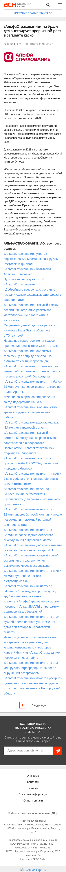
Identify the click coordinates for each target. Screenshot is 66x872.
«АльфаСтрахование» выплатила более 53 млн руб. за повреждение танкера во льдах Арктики (33, 387)
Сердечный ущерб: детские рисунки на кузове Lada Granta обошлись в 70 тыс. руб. (30, 330)
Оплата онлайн (33, 800)
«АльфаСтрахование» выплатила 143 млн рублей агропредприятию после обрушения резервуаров (31, 668)
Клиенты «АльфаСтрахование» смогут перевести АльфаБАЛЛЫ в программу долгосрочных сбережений (31, 606)
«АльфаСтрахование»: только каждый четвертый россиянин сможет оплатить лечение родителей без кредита (32, 371)
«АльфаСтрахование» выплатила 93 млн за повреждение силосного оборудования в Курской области (28, 535)
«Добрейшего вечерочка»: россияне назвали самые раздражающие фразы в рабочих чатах (33, 295)
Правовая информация (33, 794)
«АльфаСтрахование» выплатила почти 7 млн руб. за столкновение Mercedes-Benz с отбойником (32, 479)
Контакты (33, 781)
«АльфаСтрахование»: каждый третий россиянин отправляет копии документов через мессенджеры (31, 560)
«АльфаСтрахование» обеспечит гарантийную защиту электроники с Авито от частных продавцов (28, 356)
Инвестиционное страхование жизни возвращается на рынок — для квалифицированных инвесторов (30, 642)
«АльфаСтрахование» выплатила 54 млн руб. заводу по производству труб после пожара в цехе (30, 591)
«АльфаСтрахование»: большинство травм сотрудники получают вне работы (30, 412)
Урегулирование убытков (33, 13)
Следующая (39, 705)
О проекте (33, 775)
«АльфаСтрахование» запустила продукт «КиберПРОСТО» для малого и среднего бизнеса (31, 463)
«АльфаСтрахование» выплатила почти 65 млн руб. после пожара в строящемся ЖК (32, 576)
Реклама (33, 788)
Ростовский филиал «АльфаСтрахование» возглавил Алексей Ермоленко (27, 269)
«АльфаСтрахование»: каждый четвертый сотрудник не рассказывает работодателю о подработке (31, 438)
